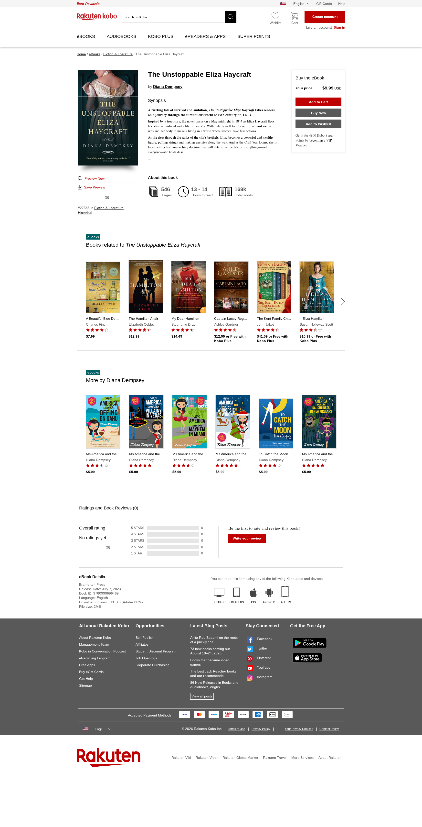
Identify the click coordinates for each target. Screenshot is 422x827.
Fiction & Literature (109, 208)
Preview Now (94, 178)
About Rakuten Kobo (95, 638)
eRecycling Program (94, 658)
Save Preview (94, 187)
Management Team (94, 644)
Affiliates (142, 644)
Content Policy (329, 729)
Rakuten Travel (274, 758)
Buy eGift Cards (91, 672)
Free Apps (87, 665)
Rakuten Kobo (97, 17)
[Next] (343, 301)
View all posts (201, 696)
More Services (302, 758)
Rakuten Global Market (240, 758)
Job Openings (146, 658)
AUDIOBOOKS (122, 36)
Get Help (86, 679)
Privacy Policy (261, 729)
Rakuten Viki (181, 758)
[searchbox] (179, 17)
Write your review (247, 538)
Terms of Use (236, 729)
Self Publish (145, 638)
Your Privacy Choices (299, 729)
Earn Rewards (88, 4)
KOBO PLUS (161, 36)
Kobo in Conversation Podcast (102, 651)
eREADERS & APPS (206, 36)
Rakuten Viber (207, 758)
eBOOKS (86, 36)
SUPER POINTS (254, 36)
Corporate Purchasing (152, 665)
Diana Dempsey (167, 87)
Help (341, 4)
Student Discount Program (156, 651)
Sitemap (85, 685)
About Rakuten (329, 758)
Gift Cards (324, 4)
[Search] (230, 17)
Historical (85, 213)
